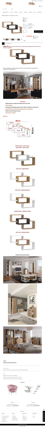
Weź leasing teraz (43, 416)
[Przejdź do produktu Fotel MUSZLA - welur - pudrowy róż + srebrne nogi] (12, 393)
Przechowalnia (24, 418)
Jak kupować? (14, 416)
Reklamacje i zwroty (4, 421)
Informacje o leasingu (4, 417)
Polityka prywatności (15, 418)
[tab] (3, 43)
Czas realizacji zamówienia (5, 416)
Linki (33, 417)
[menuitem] (6, 12)
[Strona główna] (22, 3)
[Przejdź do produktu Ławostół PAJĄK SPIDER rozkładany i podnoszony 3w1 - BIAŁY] (32, 393)
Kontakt (34, 416)
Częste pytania (14, 417)
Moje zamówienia (24, 417)
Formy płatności (4, 418)
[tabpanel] (22, 212)
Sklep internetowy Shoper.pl (22, 426)
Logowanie (23, 416)
